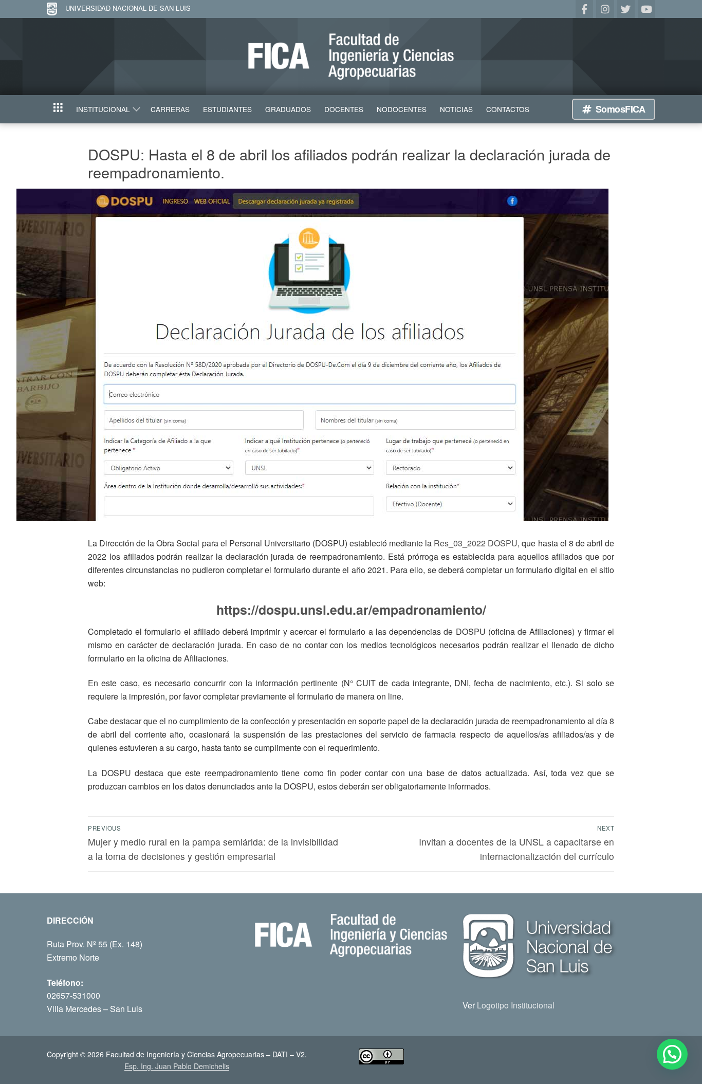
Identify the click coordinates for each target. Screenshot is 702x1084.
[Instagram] (605, 8)
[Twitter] (626, 8)
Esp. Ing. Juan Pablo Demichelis (176, 1066)
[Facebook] (584, 8)
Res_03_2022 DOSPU (476, 543)
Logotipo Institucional (516, 1005)
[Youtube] (646, 8)
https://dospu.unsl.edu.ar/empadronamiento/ (351, 609)
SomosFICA (619, 109)
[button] (672, 1054)
